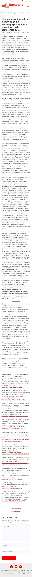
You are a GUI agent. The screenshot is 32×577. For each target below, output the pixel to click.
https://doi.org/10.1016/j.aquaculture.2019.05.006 (15, 416)
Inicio (1, 12)
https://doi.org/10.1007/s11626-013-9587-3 (13, 428)
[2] (6, 197)
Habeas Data (5, 1)
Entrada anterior (16, 508)
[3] (26, 203)
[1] (26, 85)
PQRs (10, 1)
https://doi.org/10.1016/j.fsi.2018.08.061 (12, 479)
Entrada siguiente (16, 511)
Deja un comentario (7, 32)
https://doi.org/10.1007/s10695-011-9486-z (13, 399)
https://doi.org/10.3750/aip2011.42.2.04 (12, 387)
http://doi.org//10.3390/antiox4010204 (12, 488)
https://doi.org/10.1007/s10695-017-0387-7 (13, 501)
